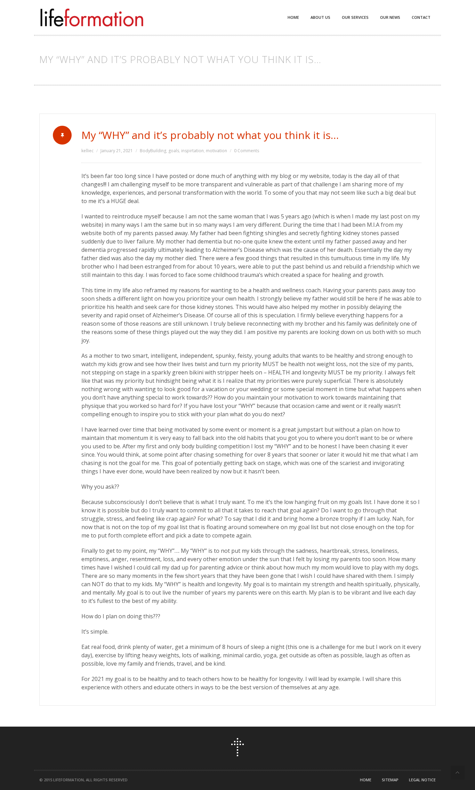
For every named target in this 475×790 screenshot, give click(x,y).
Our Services (355, 17)
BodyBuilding (153, 151)
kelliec (87, 151)
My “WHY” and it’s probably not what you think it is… (210, 135)
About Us (320, 17)
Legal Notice (422, 779)
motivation (216, 151)
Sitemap (390, 779)
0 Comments (246, 151)
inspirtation (192, 151)
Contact (421, 17)
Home (293, 17)
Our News (390, 17)
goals (173, 151)
